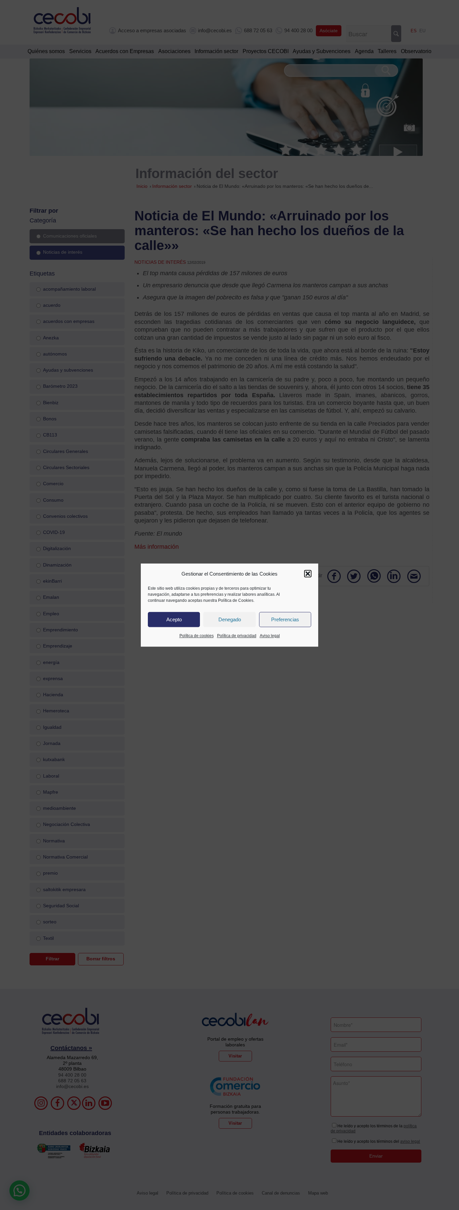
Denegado (229, 619)
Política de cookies (196, 636)
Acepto (174, 619)
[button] (307, 574)
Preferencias (285, 619)
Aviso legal (270, 636)
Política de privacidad (236, 636)
